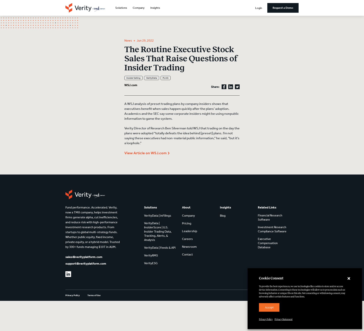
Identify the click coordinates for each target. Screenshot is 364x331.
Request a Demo (283, 7)
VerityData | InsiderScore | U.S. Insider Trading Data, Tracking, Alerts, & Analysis (158, 231)
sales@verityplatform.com (83, 257)
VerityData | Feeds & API (160, 247)
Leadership (189, 231)
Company (139, 7)
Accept (269, 307)
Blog (223, 215)
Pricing (186, 223)
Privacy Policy (266, 319)
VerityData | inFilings (157, 215)
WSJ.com (130, 85)
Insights (155, 7)
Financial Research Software (270, 217)
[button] (349, 278)
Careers (187, 239)
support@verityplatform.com (85, 263)
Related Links (267, 207)
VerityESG (151, 263)
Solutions (121, 7)
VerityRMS (151, 255)
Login (258, 8)
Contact (187, 254)
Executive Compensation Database (268, 243)
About (186, 207)
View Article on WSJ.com (145, 153)
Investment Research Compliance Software (272, 229)
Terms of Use (93, 295)
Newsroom (189, 246)
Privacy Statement (284, 319)
